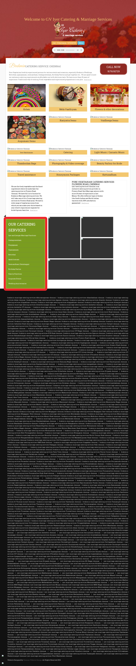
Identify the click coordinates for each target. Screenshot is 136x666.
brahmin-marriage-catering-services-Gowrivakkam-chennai (54, 345)
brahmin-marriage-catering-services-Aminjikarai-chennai (56, 307)
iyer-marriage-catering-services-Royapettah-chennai (37, 623)
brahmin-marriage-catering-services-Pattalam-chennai (72, 454)
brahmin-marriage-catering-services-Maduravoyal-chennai (55, 393)
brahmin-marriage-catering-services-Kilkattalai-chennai (51, 371)
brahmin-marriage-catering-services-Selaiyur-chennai (36, 495)
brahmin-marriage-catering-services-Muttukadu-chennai (58, 419)
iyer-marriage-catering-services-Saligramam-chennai (44, 625)
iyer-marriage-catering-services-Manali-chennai (103, 575)
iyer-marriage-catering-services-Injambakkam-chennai (87, 554)
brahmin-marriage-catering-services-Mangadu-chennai (82, 400)
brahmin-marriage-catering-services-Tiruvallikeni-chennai (60, 511)
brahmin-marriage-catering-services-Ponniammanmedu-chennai (47, 471)
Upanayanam (13, 250)
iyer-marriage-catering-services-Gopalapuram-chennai (47, 552)
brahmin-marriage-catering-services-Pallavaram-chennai (29, 450)
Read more (87, 80)
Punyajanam (13, 245)
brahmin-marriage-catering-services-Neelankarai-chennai (80, 426)
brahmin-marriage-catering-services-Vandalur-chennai (53, 521)
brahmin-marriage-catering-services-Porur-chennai (77, 473)
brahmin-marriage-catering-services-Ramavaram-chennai (104, 485)
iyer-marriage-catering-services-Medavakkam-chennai (38, 582)
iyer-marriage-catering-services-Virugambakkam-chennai (37, 654)
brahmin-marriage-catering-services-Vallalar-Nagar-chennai (81, 518)
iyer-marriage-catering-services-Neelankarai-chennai (69, 594)
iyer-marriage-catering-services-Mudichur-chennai (58, 590)
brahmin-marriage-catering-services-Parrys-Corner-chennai (95, 452)
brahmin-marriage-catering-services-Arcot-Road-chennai (97, 312)
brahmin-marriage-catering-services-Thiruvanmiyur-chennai (39, 509)
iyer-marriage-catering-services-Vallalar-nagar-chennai (63, 649)
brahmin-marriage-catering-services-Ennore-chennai (54, 336)
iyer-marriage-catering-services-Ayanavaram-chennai (88, 537)
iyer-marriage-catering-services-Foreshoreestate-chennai (29, 549)
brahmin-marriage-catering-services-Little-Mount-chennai (47, 388)
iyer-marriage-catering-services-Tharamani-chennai (80, 635)
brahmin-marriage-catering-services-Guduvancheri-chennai (80, 347)
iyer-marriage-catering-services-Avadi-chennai (49, 537)
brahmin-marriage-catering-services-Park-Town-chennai (46, 452)
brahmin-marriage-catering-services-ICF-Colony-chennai (71, 352)
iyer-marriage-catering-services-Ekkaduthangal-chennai (68, 547)
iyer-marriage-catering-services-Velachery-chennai (69, 651)
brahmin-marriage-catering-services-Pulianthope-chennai (89, 476)
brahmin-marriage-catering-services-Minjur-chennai (73, 409)
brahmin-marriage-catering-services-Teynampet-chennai (105, 502)
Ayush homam (13, 259)
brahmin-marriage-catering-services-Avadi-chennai (91, 317)
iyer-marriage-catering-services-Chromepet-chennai (107, 544)
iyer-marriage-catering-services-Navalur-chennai (26, 594)
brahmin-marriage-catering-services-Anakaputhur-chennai (104, 307)
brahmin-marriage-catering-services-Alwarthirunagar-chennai (31, 305)
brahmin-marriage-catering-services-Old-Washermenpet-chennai (103, 440)
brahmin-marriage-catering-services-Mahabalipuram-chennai (104, 393)
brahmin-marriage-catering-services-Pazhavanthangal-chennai (102, 457)
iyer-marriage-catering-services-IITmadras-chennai (45, 554)
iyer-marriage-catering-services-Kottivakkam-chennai (94, 566)
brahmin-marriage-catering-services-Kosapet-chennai (36, 381)
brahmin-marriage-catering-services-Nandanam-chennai (81, 421)
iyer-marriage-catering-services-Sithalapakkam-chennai (106, 630)
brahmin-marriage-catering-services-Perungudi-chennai (105, 466)
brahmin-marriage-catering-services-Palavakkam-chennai (53, 447)
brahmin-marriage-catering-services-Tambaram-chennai (59, 502)
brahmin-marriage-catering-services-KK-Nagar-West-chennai (71, 374)
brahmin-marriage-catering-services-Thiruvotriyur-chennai (88, 509)
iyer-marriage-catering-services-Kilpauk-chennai (37, 561)
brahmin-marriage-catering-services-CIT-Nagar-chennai (67, 331)
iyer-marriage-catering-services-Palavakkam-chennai (87, 601)
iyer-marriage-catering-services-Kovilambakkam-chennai (101, 568)
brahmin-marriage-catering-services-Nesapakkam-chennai (88, 431)
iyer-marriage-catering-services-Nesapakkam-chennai (37, 597)
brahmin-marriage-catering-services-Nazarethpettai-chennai (31, 426)
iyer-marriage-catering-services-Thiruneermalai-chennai (100, 637)
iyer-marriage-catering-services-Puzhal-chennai (104, 618)
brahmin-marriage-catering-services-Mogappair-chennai (42, 412)
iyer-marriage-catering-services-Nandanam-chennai (64, 592)
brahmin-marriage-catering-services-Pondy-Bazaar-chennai (75, 468)
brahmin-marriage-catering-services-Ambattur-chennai (81, 305)
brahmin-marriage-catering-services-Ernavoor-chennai (98, 336)
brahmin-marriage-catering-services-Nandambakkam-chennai (31, 421)
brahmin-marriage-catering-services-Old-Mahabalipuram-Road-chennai (70, 438)
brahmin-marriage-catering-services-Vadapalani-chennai (104, 516)
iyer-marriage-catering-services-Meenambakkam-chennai (84, 582)
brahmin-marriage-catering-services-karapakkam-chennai (80, 364)
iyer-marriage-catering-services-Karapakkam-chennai (102, 556)
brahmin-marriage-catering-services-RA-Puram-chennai (81, 487)
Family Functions (15, 274)
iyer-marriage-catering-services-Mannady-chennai (76, 580)
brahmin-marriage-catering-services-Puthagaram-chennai (51, 480)
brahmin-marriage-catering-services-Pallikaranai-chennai (76, 450)
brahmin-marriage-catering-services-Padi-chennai (85, 445)
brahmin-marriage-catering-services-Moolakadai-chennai (64, 414)
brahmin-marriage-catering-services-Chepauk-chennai (55, 324)
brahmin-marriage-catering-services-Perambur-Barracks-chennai (84, 459)
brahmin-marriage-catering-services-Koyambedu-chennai (29, 386)
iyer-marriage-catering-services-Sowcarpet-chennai (27, 632)
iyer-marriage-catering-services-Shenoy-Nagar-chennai (94, 628)
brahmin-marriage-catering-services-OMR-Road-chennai (30, 442)
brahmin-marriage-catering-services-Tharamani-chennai (29, 504)
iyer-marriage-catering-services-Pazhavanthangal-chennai (30, 608)
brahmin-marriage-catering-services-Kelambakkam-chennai (79, 369)
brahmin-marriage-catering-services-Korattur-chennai (67, 378)
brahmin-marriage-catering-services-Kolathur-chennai (97, 376)
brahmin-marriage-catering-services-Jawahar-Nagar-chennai (80, 359)
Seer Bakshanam (26, 153)
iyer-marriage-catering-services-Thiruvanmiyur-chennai (69, 639)
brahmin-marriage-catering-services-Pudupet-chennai (45, 476)
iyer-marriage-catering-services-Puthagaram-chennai (62, 618)
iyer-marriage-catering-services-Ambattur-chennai (36, 533)
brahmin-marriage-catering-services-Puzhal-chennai (97, 480)
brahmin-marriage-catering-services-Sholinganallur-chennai (104, 497)
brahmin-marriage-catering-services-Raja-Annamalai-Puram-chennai (78, 483)
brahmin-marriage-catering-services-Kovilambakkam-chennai (103, 383)
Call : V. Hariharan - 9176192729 (64, 43)
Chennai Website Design (32, 660)
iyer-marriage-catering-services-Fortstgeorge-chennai (77, 549)
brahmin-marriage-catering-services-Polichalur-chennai (29, 468)
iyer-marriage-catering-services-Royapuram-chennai (80, 623)
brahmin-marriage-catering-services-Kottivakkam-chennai (82, 381)
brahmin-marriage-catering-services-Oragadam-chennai (76, 442)
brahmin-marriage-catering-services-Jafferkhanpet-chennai (30, 359)
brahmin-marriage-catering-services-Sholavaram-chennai (55, 497)
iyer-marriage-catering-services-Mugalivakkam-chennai (101, 590)
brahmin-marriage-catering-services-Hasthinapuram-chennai (103, 350)
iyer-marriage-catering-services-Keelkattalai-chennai (68, 559)
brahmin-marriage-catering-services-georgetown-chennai (97, 340)
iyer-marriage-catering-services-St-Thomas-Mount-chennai (71, 632)
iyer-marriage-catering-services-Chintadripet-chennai (57, 542)
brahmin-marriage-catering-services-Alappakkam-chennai (61, 302)
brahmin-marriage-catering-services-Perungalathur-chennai (56, 466)
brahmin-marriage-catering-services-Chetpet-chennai (99, 324)
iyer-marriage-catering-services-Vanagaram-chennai (107, 649)
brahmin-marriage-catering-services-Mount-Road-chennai (37, 416)
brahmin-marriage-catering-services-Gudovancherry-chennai (30, 347)
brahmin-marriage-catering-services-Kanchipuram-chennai (104, 362)
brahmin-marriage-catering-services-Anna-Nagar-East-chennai (79, 310)
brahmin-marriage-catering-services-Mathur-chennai (28, 404)
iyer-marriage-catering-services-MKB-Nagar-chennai (89, 585)
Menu (81, 43)
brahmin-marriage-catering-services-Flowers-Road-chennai (73, 338)
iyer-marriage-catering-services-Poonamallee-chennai (95, 613)
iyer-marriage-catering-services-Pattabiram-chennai (61, 606)
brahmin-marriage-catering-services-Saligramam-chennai (66, 492)
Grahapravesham (14, 240)
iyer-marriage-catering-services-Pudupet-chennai (96, 616)
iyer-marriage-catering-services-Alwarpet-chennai (67, 530)
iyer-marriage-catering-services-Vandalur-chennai (26, 651)
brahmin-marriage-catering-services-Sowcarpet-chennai (81, 499)
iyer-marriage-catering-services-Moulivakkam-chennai (94, 587)
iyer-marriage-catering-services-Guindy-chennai (89, 552)
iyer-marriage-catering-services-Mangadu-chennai (35, 580)
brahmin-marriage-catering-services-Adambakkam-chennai (81, 298)
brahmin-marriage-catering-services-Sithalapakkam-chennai (31, 499)
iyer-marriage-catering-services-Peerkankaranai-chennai (78, 608)
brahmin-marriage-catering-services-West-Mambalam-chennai (98, 526)
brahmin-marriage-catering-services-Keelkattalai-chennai (30, 369)
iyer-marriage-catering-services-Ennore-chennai (109, 547)
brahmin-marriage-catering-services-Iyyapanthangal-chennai (104, 357)
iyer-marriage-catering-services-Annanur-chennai (44, 535)
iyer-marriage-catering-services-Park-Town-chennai (94, 604)
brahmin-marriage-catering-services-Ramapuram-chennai (57, 485)
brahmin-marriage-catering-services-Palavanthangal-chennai (103, 447)
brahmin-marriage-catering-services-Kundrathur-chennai (76, 386)
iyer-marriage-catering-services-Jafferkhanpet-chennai (56, 556)
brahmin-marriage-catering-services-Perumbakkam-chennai (80, 464)
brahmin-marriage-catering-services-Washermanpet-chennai (48, 526)
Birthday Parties (14, 269)
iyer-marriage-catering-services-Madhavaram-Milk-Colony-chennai (88, 573)
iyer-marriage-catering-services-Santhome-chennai (88, 625)
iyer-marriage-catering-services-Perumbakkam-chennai (87, 611)
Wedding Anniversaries (17, 284)
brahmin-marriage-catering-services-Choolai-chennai (49, 328)
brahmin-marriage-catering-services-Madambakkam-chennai (95, 388)
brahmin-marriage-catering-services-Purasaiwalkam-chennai (69, 478)
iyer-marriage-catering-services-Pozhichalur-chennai (54, 616)
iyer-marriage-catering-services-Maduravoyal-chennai (61, 575)
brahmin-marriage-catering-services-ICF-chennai (26, 352)
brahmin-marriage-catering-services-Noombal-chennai (37, 435)
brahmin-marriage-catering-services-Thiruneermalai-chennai (61, 507)
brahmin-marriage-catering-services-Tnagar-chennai (76, 514)
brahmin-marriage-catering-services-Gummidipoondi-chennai (53, 350)
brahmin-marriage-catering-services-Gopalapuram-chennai (74, 343)
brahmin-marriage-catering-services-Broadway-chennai (83, 321)
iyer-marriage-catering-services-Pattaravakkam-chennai (105, 606)
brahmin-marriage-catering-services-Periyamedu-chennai (105, 461)
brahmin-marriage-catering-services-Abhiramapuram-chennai (31, 298)
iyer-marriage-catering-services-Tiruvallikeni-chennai (80, 642)
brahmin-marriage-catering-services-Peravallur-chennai (59, 461)
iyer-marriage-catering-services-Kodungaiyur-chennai (48, 563)
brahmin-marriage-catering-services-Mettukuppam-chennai (103, 407)
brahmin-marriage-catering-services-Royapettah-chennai (52, 490)
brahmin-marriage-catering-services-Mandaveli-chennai (104, 397)
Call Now (113, 69)
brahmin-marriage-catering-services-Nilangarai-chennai (67, 433)
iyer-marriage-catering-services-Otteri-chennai (89, 599)
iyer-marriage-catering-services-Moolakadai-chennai (51, 587)
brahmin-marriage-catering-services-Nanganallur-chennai (62, 423)
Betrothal (12, 255)
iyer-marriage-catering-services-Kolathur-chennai (89, 563)
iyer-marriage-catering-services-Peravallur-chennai (43, 611)
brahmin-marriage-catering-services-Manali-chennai (75, 395)
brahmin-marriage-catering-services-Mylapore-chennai (105, 419)
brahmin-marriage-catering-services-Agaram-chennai (48, 300)
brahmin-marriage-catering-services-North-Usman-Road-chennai (86, 435)
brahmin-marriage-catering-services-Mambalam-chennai (29, 395)
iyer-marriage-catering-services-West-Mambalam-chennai (49, 656)
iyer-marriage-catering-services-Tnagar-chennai (83, 644)
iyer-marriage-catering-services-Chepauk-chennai (95, 540)
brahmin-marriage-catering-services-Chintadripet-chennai (74, 326)
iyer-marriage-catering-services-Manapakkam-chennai (72, 578)
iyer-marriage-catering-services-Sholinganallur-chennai (60, 630)
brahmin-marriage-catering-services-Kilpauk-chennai (97, 371)
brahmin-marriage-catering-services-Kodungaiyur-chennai (51, 376)
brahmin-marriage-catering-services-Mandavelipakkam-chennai (32, 400)
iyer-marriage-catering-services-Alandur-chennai (105, 528)
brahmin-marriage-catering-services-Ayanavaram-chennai (65, 319)
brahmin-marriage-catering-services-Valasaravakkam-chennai (31, 518)
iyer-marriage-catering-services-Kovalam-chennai (58, 568)
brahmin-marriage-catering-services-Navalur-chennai (107, 423)
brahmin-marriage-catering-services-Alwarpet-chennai (106, 302)
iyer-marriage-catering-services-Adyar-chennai (66, 528)
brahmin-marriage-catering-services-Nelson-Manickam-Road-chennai (60, 428)
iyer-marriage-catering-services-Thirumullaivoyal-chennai (52, 637)
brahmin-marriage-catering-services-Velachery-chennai (97, 521)
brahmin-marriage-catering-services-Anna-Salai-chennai (51, 312)
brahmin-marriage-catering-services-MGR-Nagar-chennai (29, 409)
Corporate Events (14, 279)
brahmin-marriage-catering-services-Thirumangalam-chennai (79, 504)
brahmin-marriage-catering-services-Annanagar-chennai (29, 310)
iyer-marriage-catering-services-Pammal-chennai (52, 604)
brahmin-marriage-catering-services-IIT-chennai (41, 355)
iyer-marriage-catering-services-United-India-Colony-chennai (48, 647)
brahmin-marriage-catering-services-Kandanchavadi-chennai (31, 364)
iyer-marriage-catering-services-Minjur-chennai (49, 585)
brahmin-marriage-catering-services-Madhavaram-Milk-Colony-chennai (76, 390)
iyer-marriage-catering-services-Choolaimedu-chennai (64, 544)
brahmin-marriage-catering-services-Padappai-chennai (42, 445)
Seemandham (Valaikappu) (18, 264)
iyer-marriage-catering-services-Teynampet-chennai (37, 635)
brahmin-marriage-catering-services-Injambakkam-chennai (55, 357)
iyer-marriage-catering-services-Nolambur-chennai (81, 597)
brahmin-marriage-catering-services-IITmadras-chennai (83, 355)
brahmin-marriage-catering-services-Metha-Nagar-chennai (54, 407)
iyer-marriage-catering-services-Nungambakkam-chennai (46, 599)
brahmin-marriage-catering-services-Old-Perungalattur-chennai (52, 440)
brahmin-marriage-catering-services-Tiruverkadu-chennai (29, 514)
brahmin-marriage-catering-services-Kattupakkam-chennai (58, 367)
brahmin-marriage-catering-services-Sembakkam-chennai (82, 495)
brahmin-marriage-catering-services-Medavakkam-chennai (74, 404)
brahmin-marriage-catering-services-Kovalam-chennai (54, 383)
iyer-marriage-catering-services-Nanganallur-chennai (107, 592)
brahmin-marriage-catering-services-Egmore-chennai (84, 333)
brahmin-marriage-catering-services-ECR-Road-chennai (40, 333)
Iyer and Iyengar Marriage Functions (22, 235)
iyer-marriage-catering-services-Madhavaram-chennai (38, 573)
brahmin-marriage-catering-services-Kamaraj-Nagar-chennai (54, 362)
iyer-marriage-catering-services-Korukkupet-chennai (50, 566)
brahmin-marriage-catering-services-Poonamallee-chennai (97, 471)
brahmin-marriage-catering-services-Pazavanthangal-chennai (52, 457)
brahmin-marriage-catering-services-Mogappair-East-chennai (88, 412)
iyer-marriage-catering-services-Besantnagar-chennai (53, 540)
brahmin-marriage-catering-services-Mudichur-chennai (83, 416)
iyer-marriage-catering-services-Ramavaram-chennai (72, 620)
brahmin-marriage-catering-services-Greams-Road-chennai (104, 345)
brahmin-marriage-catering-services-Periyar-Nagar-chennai (30, 464)
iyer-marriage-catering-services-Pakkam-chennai (45, 601)
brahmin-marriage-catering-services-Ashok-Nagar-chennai (73, 314)
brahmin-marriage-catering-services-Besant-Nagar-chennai (38, 321)
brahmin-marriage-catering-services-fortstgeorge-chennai (50, 340)
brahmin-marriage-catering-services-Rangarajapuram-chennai (31, 487)
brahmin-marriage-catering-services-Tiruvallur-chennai (106, 511)
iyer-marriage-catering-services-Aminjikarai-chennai (80, 533)
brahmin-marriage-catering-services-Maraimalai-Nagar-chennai (102, 402)
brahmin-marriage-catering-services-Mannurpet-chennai (53, 402)
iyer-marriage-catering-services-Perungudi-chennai (53, 613)
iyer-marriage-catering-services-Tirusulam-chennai (36, 642)
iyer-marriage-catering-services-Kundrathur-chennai (67, 571)
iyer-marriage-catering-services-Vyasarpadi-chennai (82, 654)
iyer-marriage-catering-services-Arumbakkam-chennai (87, 535)
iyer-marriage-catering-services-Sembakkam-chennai (50, 628)
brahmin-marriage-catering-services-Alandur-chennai (91, 300)
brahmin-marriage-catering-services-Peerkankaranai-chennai (31, 459)
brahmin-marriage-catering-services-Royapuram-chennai (97, 490)
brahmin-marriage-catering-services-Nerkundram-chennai (39, 431)
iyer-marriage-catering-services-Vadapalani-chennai (95, 647)
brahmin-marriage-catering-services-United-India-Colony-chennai (52, 516)
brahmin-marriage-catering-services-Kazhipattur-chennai (105, 367)
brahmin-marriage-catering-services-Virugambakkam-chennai (72, 523)
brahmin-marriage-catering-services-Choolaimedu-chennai (95, 328)
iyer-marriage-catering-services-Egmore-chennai (26, 547)
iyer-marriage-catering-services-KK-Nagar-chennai (79, 561)
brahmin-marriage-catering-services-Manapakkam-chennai (55, 397)
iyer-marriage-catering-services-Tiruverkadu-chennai (43, 644)
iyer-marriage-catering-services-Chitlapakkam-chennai (101, 542)
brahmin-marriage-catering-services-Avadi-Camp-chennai (46, 317)
